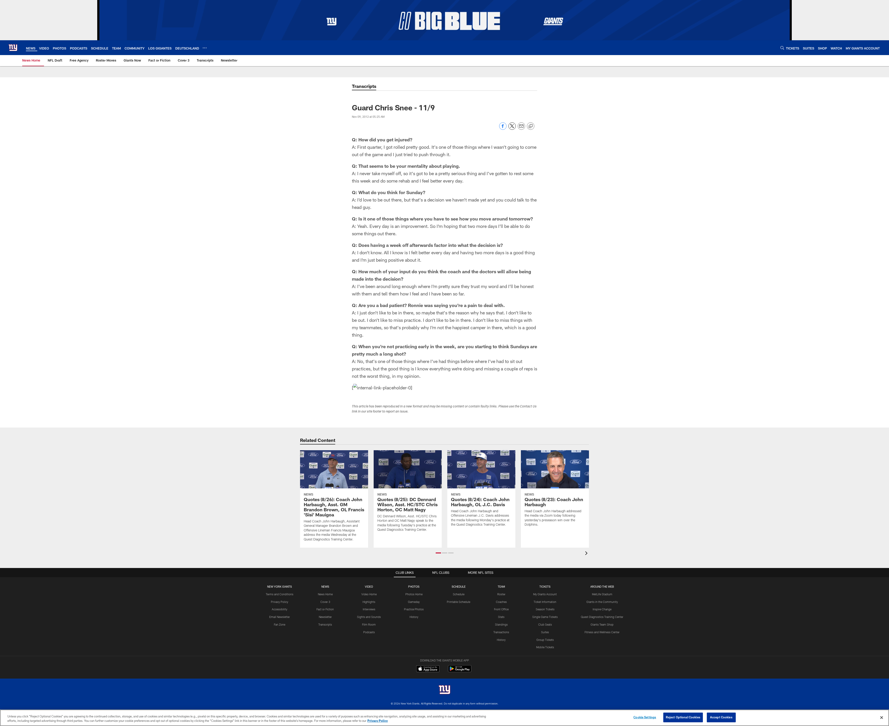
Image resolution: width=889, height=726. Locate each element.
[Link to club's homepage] (13, 47)
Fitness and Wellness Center (602, 632)
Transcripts (325, 624)
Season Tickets (545, 609)
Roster (501, 594)
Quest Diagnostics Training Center (602, 616)
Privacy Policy (279, 601)
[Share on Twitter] (512, 128)
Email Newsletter (279, 616)
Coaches (501, 601)
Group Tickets (545, 639)
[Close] (881, 717)
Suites (545, 632)
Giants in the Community (602, 601)
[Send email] (521, 128)
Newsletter (325, 616)
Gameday (414, 601)
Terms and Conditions (279, 594)
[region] (444, 718)
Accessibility (279, 609)
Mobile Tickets (545, 647)
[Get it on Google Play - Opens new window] (459, 671)
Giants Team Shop (602, 624)
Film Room (369, 624)
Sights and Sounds (369, 616)
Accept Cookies (721, 717)
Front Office (501, 609)
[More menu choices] (205, 48)
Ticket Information (545, 601)
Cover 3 (325, 601)
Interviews (369, 609)
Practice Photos (414, 609)
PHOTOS (413, 586)
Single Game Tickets (545, 616)
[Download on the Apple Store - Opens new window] (428, 669)
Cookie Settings (644, 717)
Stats (501, 616)
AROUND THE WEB (602, 586)
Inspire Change (602, 609)
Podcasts (369, 632)
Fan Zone (279, 624)
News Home (325, 594)
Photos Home (414, 594)
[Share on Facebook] (503, 128)
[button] (438, 553)
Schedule (458, 594)
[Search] (782, 48)
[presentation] (587, 553)
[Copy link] (530, 126)
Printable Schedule (458, 601)
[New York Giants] (444, 690)
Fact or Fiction (325, 609)
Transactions (501, 632)
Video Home (369, 594)
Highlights (369, 601)
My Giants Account (545, 594)
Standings (501, 624)
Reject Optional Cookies (683, 717)
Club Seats (545, 624)
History (414, 616)
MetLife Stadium (602, 594)
